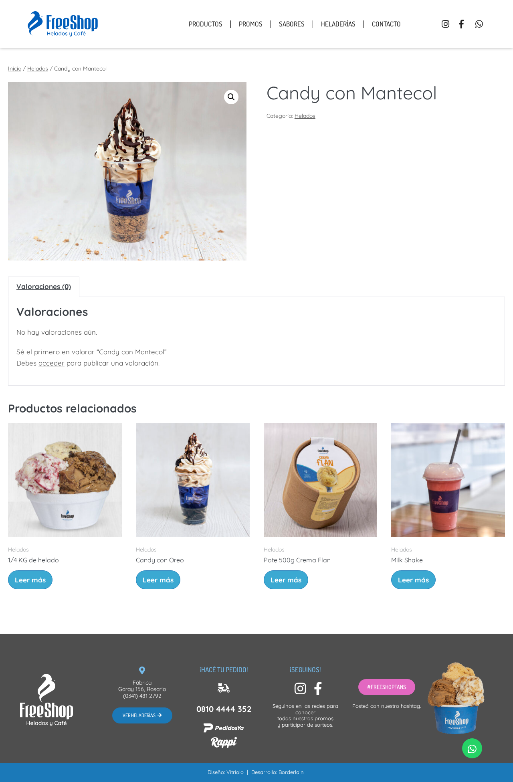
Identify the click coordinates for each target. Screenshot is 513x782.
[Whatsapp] (472, 748)
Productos (205, 24)
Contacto (386, 24)
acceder (51, 363)
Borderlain (291, 772)
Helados (37, 68)
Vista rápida (65, 526)
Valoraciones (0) (43, 286)
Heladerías (338, 24)
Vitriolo (235, 772)
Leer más (30, 580)
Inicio (14, 68)
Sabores (292, 24)
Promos (251, 24)
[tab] (43, 287)
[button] (386, 687)
